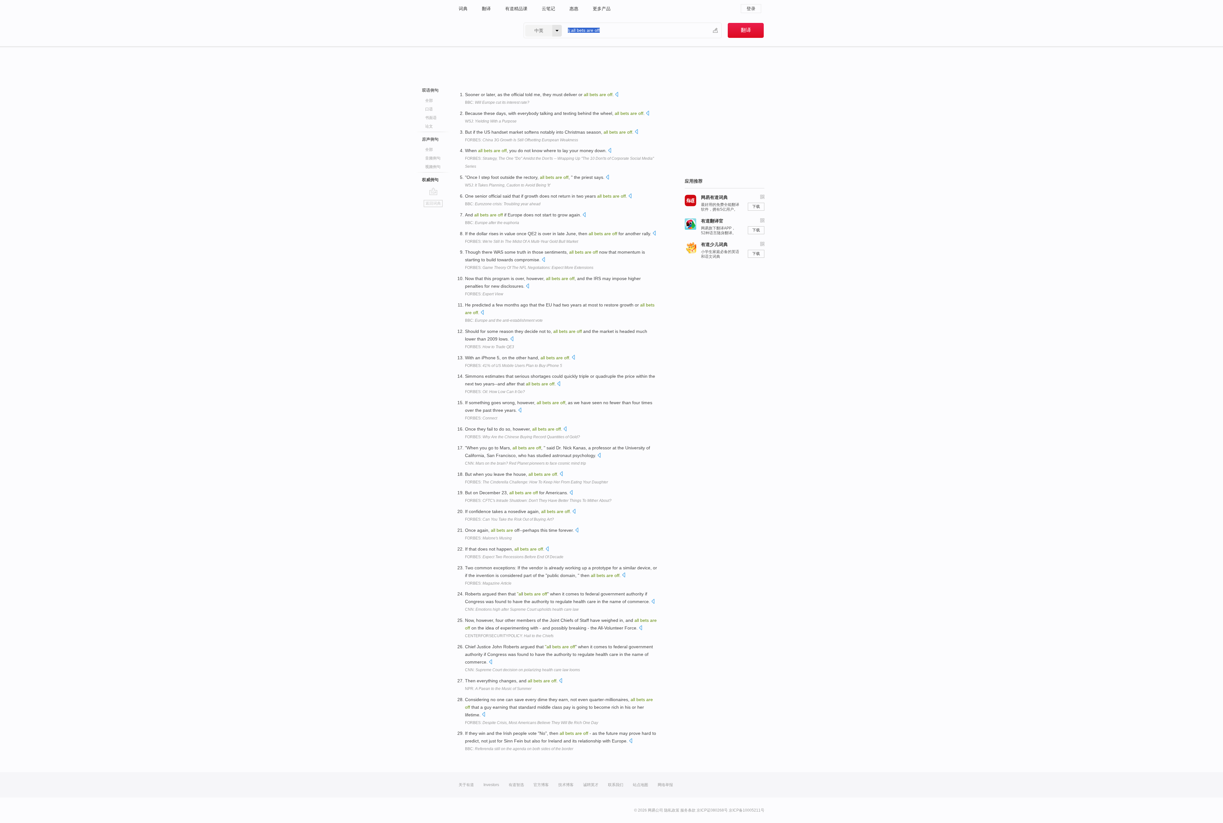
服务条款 (688, 810)
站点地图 (640, 785)
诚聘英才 (590, 785)
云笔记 (548, 8)
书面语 (431, 118)
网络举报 (665, 785)
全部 (429, 100)
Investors (491, 785)
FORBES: (521, 140)
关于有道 (466, 785)
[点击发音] (616, 95)
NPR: (498, 688)
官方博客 (541, 785)
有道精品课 (516, 8)
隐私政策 (671, 810)
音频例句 (432, 158)
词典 (463, 8)
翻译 (486, 8)
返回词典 (433, 203)
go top (433, 191)
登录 (751, 8)
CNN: (525, 463)
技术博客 (566, 785)
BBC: (497, 102)
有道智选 (516, 785)
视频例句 (432, 167)
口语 (429, 109)
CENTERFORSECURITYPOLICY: (509, 636)
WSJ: (491, 121)
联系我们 (615, 785)
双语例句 (430, 90)
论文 (429, 126)
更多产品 (602, 8)
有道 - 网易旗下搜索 (485, 30)
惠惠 (573, 8)
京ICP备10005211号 (746, 810)
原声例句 (430, 139)
